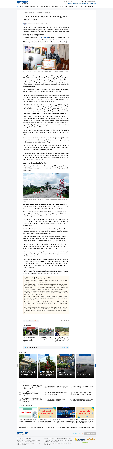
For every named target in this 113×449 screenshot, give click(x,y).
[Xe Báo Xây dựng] (91, 439)
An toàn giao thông (83, 3)
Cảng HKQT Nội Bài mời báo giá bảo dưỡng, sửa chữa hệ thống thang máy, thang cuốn (47, 421)
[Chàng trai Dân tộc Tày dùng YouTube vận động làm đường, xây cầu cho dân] (62, 331)
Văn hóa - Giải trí (59, 6)
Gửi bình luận (65, 347)
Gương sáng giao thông (44, 12)
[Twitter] (64, 320)
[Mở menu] (95, 6)
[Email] (66, 320)
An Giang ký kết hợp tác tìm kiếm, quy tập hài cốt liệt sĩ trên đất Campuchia (31, 393)
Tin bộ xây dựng (92, 3)
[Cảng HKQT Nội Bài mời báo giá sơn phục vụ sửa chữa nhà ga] (28, 412)
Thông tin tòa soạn (90, 433)
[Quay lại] (24, 321)
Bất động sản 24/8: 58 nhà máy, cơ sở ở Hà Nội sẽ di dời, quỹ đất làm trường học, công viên (47, 373)
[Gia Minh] (24, 24)
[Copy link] (68, 320)
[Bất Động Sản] (79, 439)
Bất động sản (75, 3)
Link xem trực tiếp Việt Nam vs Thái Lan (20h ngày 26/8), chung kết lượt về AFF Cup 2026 (32, 387)
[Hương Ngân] (26, 24)
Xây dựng (26, 6)
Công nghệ (71, 6)
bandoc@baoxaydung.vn (52, 441)
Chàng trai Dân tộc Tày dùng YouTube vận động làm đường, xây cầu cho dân (62, 340)
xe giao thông (68, 3)
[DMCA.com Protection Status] (84, 442)
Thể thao (66, 6)
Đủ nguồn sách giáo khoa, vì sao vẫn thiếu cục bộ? (83, 386)
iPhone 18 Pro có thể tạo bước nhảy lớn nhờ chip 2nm (57, 393)
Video (85, 6)
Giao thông (32, 6)
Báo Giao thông (44, 38)
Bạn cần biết (22, 427)
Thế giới (77, 6)
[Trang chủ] (17, 6)
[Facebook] (62, 320)
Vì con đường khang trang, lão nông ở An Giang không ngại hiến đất (29, 340)
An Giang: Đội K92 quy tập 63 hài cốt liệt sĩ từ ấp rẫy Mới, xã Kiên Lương (57, 386)
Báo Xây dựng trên (29, 320)
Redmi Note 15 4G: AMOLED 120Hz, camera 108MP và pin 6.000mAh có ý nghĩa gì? (89, 427)
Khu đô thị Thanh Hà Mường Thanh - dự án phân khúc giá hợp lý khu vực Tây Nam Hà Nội (48, 427)
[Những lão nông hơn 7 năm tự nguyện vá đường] (46, 331)
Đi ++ (82, 6)
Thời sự (21, 6)
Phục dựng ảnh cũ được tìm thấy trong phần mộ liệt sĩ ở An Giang (82, 393)
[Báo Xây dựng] (22, 2)
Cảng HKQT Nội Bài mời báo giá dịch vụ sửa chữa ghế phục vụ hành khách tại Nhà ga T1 (85, 421)
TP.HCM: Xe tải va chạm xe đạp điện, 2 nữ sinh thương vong (66, 374)
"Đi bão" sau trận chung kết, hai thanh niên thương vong (56, 399)
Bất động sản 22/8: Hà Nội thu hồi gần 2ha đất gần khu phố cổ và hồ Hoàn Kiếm (27, 373)
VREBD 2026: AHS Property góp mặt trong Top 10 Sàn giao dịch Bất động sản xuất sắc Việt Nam (66, 421)
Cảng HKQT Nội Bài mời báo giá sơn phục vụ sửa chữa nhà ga (28, 420)
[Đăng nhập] (85, 2)
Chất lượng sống (50, 6)
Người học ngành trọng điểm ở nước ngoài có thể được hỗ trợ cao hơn (83, 399)
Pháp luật (43, 6)
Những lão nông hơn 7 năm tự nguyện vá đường (46, 338)
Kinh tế (37, 6)
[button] (95, 365)
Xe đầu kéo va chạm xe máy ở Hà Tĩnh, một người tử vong (85, 374)
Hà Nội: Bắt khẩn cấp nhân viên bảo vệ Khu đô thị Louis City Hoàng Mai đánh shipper (32, 400)
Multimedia (90, 6)
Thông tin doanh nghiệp (26, 405)
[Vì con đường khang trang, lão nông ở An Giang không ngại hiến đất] (30, 331)
